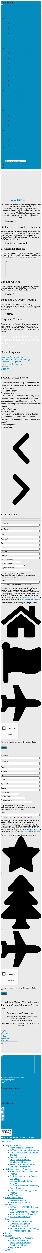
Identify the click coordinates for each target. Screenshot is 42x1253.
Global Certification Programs (18, 1169)
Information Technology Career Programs (25, 76)
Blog (8, 110)
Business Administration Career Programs (24, 54)
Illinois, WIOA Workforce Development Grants (25, 37)
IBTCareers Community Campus (24, 1150)
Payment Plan (18, 145)
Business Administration (24, 113)
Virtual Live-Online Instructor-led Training (24, 29)
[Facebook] (21, 1108)
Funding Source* (7, 564)
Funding (10, 130)
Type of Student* (7, 560)
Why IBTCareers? (15, 18)
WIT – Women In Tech (22, 108)
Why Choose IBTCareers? (24, 21)
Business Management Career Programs (23, 59)
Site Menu (8, 153)
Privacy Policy (5, 1095)
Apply (8, 147)
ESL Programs (18, 80)
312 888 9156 (8, 1082)
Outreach (11, 90)
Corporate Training (22, 85)
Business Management (23, 115)
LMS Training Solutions (24, 88)
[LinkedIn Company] (21, 1115)
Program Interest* (7, 568)
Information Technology (25, 125)
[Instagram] (21, 1112)
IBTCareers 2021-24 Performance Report (22, 94)
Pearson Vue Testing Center (22, 1164)
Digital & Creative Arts (24, 118)
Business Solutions (16, 83)
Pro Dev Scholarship (22, 137)
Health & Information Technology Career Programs (23, 70)
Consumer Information (23, 46)
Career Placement (21, 33)
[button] (21, 448)
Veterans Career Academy (20, 134)
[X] (21, 1119)
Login (10, 167)
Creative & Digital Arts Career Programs (24, 64)
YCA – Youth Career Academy (23, 1214)
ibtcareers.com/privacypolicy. (30, 599)
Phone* (16, 582)
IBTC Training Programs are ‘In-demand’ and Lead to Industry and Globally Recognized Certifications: (20, 341)
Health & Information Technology (23, 121)
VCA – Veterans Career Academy (24, 1212)
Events (9, 128)
